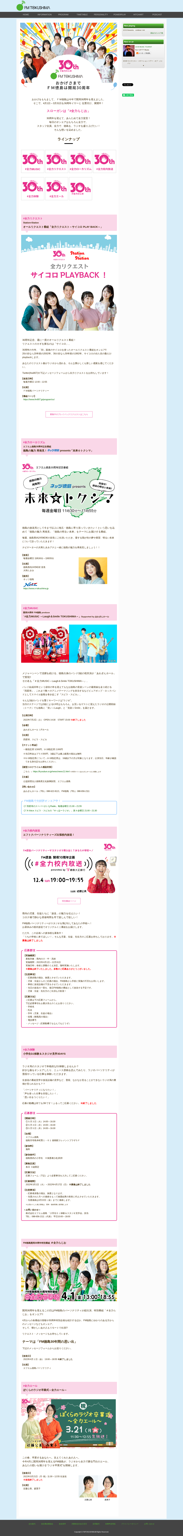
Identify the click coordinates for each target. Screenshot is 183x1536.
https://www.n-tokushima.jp (35, 588)
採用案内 (96, 1524)
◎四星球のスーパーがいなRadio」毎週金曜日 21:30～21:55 (53, 806)
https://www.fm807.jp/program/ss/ (39, 399)
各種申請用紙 (110, 1524)
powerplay (120, 14)
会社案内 (32, 1524)
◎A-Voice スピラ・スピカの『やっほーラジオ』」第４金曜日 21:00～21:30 (60, 810)
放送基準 (62, 1524)
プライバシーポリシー (129, 1524)
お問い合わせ (149, 1524)
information (45, 14)
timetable (82, 14)
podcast (157, 14)
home (26, 14)
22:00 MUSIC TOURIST (143, 47)
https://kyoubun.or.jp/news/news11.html (51, 771)
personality (101, 14)
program (63, 14)
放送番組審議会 (47, 1524)
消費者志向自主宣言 (79, 1524)
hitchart (138, 14)
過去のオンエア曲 (156, 33)
